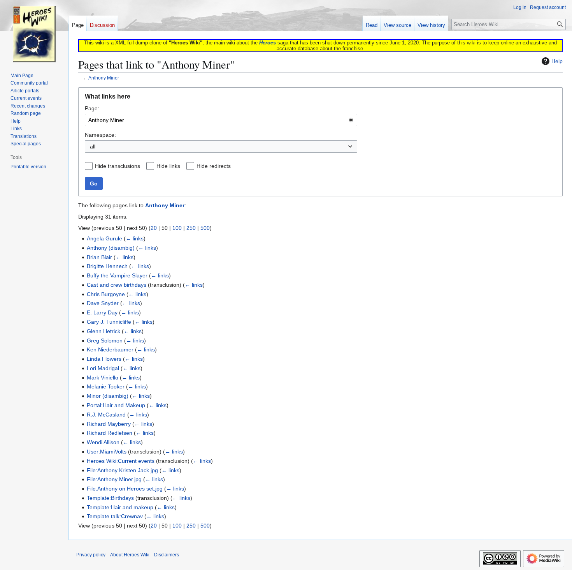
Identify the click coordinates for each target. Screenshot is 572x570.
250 (191, 228)
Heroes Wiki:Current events (120, 461)
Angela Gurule (104, 238)
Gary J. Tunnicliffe (109, 322)
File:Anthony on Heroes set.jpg (125, 488)
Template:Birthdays (110, 498)
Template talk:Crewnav (115, 516)
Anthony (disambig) (111, 248)
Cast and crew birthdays (116, 285)
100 (177, 228)
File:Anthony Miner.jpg (114, 479)
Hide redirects (214, 166)
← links (135, 238)
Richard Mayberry (109, 424)
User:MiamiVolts (106, 451)
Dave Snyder (103, 303)
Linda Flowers (104, 359)
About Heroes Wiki (129, 555)
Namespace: (100, 135)
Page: (92, 108)
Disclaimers (166, 555)
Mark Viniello (102, 377)
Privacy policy (90, 555)
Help (557, 61)
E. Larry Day (102, 312)
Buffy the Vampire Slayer (117, 275)
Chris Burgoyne (106, 294)
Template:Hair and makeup (120, 507)
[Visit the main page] (34, 31)
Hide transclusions (117, 166)
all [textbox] (92, 146)
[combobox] (221, 120)
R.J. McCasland (106, 414)
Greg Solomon (105, 340)
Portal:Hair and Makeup (116, 405)
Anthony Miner (103, 77)
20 (154, 228)
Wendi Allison (103, 442)
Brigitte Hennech (107, 266)
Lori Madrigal (103, 368)
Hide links (168, 166)
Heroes (267, 43)
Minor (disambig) (107, 396)
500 (205, 228)
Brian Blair (99, 257)
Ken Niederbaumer (110, 349)
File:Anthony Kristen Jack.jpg (122, 470)
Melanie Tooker (106, 386)
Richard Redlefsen (109, 433)
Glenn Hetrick (103, 331)
